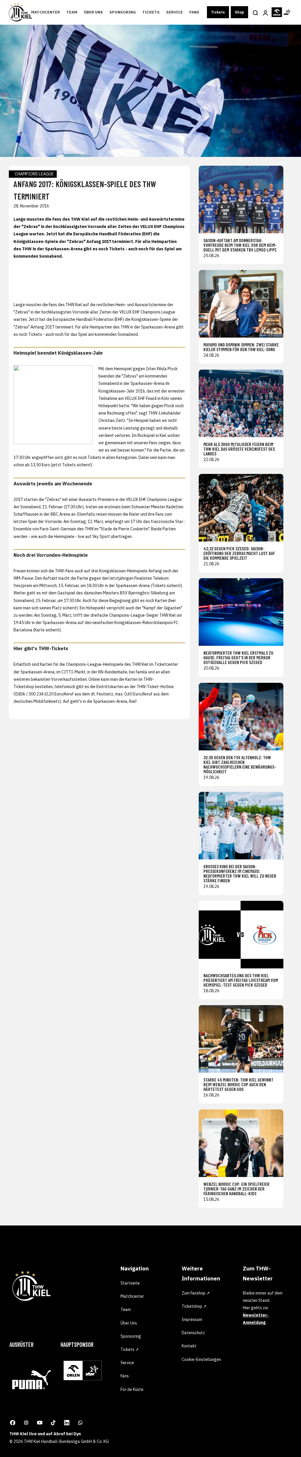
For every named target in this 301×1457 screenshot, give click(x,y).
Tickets (151, 12)
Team (71, 12)
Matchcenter (45, 12)
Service (174, 12)
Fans (194, 12)
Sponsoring (122, 12)
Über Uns (93, 12)
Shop (239, 12)
